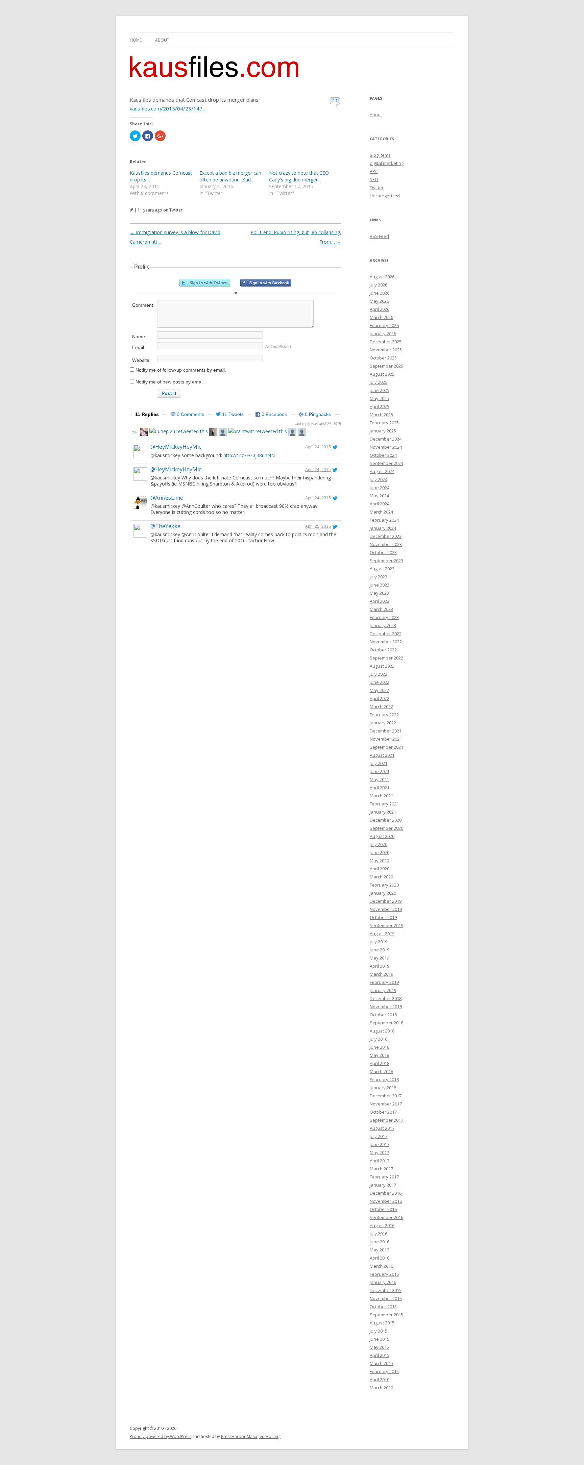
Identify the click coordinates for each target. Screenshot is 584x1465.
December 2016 (386, 1193)
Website (140, 360)
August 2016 (382, 1225)
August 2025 (382, 374)
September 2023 (386, 560)
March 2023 (381, 609)
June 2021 (379, 771)
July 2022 (378, 674)
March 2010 (381, 1388)
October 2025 (383, 358)
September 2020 (386, 828)
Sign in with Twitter (204, 283)
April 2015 (379, 1355)
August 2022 (382, 666)
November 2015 (386, 1298)
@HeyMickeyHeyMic (175, 446)
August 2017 (382, 1128)
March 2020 (381, 877)
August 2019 (382, 933)
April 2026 (379, 309)
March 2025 (381, 415)
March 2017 (381, 1169)
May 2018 (379, 1055)
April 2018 (379, 1063)
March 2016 (381, 1266)
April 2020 (379, 869)
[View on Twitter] (335, 447)
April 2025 (379, 406)
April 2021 (379, 788)
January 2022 (383, 723)
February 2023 (384, 617)
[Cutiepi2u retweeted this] (179, 431)
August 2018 (382, 1031)
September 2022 (386, 658)
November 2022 (386, 642)
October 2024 (383, 455)
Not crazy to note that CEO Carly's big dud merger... (299, 176)
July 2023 (378, 577)
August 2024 (382, 471)
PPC (374, 171)
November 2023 (386, 544)
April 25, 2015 (318, 526)
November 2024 (386, 447)
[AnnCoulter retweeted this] (213, 433)
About (162, 40)
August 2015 (382, 1323)
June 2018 (379, 1047)
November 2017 (386, 1104)
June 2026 (379, 293)
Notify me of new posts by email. (170, 381)
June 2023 (379, 585)
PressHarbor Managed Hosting (251, 1436)
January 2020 (383, 893)
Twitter (377, 187)
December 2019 (386, 901)
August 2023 (382, 569)
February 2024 (384, 520)
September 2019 (386, 925)
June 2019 (379, 950)
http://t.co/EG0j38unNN (249, 455)
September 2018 (386, 1023)
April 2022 (379, 698)
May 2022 (379, 690)
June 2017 (379, 1144)
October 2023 (383, 552)
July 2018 (378, 1039)
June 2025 (379, 390)
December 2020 (386, 820)
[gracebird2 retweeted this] (222, 433)
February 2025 (384, 423)
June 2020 (379, 852)
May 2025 (379, 398)
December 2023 (386, 536)
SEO (374, 179)
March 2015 (381, 1363)
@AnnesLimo (167, 497)
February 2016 (384, 1274)
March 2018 (381, 1071)
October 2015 (383, 1306)
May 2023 (379, 593)
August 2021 (382, 755)
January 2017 (383, 1185)
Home (136, 40)
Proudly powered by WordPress (160, 1436)
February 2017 (384, 1177)
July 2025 (378, 382)
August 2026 (382, 277)
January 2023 (383, 625)
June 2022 (379, 682)
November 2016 (386, 1201)
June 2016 (379, 1242)
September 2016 (386, 1217)
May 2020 (379, 861)
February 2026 (384, 325)
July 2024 (378, 479)
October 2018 (383, 1015)
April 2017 (379, 1161)
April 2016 (379, 1258)
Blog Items (380, 155)
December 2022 (386, 633)
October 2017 (383, 1112)
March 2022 (381, 706)
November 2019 (386, 909)
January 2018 (383, 1088)
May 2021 (379, 779)
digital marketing (387, 163)
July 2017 (378, 1136)
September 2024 (386, 463)
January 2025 (383, 431)
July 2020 (378, 844)
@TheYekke (165, 526)
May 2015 (379, 1347)
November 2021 (386, 739)
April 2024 (379, 504)
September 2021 (386, 747)
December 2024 (386, 439)
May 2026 (379, 301)
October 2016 (383, 1209)
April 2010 (379, 1379)
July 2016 (378, 1234)
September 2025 (386, 366)
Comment (142, 305)
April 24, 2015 (318, 447)
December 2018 (386, 998)
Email (138, 347)
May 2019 (379, 958)
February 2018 (384, 1079)
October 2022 (383, 650)
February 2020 (384, 885)
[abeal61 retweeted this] (292, 433)
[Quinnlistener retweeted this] (302, 433)
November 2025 (386, 350)
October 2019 (383, 917)
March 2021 (381, 796)
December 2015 (386, 1290)
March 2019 (381, 974)
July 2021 (378, 763)
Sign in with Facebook (265, 283)
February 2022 (384, 715)
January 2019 (383, 990)
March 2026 (381, 317)
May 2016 (379, 1250)
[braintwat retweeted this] (257, 431)
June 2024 (379, 488)
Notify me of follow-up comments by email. (181, 370)
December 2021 (386, 731)
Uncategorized (385, 196)
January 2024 (383, 528)
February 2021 (384, 804)
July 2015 (378, 1331)
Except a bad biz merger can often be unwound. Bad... (230, 176)
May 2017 (379, 1152)
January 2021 (383, 812)
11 (335, 100)
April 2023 (379, 601)
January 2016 (383, 1282)
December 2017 (386, 1096)
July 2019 (378, 942)
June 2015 (379, 1339)
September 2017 (386, 1120)
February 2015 (384, 1371)
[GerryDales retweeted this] (144, 433)
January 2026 (383, 333)
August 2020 (382, 836)
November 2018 (386, 1006)
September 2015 (386, 1315)
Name (138, 336)
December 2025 (386, 342)
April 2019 (379, 966)
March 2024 (381, 512)
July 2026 (378, 285)
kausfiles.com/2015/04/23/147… (168, 108)
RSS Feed (379, 236)
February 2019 (384, 982)
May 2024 (379, 496)
